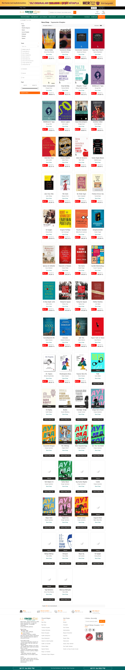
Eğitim (23, 26)
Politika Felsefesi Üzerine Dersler (98, 302)
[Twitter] (90, 629)
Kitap (22, 24)
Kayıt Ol (102, 621)
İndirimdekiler (66, 630)
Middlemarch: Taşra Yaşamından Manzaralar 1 (48, 122)
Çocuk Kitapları (25, 32)
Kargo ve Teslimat (46, 651)
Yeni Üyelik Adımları (68, 646)
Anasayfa (24, 20)
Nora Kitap (49, 54)
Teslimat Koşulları (46, 627)
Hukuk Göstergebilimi (49, 86)
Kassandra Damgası (49, 446)
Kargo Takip (23, 7)
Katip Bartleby (65, 86)
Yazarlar (87, 17)
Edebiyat (24, 34)
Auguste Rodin (98, 518)
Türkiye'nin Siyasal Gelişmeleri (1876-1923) (81, 302)
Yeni (23, 77)
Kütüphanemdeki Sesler (98, 230)
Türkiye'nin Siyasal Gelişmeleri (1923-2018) (65, 302)
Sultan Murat (65, 482)
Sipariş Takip (66, 638)
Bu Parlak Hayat (81, 194)
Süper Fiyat (101, 17)
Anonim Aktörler (65, 158)
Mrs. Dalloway (65, 446)
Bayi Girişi (44, 622)
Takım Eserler (52, 17)
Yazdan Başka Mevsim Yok (98, 158)
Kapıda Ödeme (45, 649)
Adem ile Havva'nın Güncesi (81, 158)
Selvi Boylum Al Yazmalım (49, 482)
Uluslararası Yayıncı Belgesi (48, 654)
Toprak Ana (65, 518)
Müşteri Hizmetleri (67, 633)
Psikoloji (24, 36)
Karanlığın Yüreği (81, 410)
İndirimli (24, 73)
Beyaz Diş (81, 554)
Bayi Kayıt (44, 625)
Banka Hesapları (45, 633)
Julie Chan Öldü (49, 194)
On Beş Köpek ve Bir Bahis (49, 302)
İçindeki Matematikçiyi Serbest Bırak (97, 266)
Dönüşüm (65, 554)
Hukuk (23, 30)
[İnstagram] (93, 629)
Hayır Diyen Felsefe (97, 50)
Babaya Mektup (49, 554)
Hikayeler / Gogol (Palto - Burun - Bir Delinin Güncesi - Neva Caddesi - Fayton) (81, 86)
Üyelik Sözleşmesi (46, 635)
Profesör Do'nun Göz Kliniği (98, 194)
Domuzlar (65, 338)
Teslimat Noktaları (46, 630)
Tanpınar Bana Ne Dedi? (81, 374)
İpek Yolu (81, 338)
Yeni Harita (81, 266)
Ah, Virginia (49, 374)
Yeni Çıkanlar (34, 17)
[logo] (30, 12)
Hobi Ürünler (68, 17)
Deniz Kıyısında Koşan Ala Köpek (81, 446)
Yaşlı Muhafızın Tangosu (49, 590)
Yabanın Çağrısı (65, 122)
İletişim (65, 622)
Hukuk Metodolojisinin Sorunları (81, 122)
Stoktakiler (24, 69)
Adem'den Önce (49, 158)
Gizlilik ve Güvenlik (46, 643)
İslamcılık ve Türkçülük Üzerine (65, 266)
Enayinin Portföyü (65, 230)
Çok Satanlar (43, 17)
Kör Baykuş (49, 410)
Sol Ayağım (49, 230)
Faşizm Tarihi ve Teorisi (97, 338)
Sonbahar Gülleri (98, 122)
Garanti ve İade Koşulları (47, 641)
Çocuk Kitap (60, 17)
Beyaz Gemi (49, 518)
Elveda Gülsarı (81, 518)
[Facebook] (86, 629)
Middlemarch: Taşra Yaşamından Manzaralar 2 (97, 86)
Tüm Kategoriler (25, 17)
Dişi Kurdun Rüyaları (81, 482)
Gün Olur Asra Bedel (98, 446)
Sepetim (65, 635)
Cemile (98, 482)
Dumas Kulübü (49, 50)
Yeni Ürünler (66, 627)
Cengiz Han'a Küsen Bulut (98, 410)
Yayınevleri (94, 17)
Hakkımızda (66, 641)
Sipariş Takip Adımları (68, 643)
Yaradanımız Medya (65, 50)
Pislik (97, 374)
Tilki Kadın (65, 194)
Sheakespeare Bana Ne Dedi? (65, 374)
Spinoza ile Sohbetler (49, 266)
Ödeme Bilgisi (45, 646)
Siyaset (23, 38)
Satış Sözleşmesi (46, 638)
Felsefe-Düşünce (26, 28)
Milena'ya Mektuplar (65, 590)
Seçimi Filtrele (24, 93)
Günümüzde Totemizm (81, 50)
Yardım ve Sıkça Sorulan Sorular (70, 649)
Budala (65, 410)
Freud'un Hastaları (81, 230)
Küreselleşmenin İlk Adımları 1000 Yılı (48, 338)
